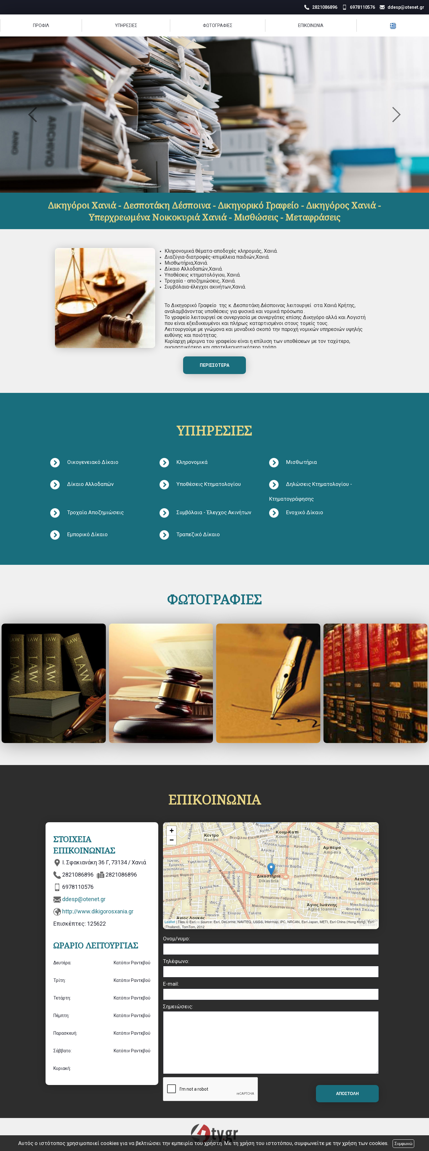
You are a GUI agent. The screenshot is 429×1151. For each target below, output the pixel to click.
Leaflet (170, 921)
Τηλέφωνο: (176, 961)
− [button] (172, 840)
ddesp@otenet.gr (84, 899)
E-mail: (171, 984)
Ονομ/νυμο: (176, 938)
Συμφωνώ (403, 1143)
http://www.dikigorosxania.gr (97, 911)
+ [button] (172, 830)
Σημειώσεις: (178, 1006)
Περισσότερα (214, 365)
